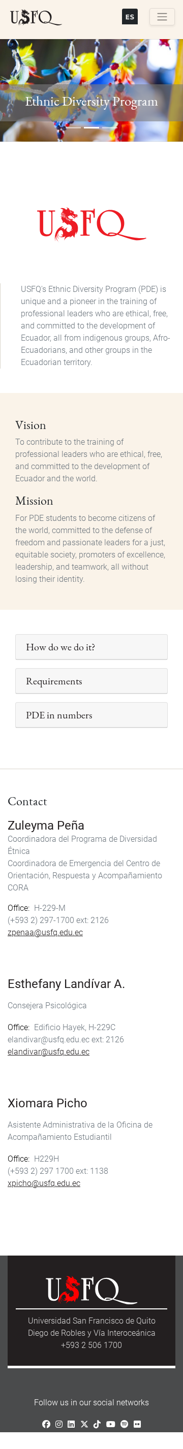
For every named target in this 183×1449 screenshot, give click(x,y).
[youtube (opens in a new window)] (110, 1424)
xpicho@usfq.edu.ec (44, 1183)
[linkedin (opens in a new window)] (71, 1424)
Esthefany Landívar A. (66, 984)
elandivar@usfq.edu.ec (48, 1052)
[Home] (36, 17)
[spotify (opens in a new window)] (124, 1424)
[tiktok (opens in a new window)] (97, 1424)
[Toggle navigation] (162, 16)
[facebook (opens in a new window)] (46, 1424)
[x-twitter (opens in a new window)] (84, 1424)
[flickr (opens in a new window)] (137, 1424)
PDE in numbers (59, 714)
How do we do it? (61, 646)
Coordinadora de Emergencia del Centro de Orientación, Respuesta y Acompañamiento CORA (85, 876)
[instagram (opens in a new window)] (59, 1424)
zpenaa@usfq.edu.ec (45, 932)
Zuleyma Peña (46, 825)
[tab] (91, 647)
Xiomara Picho (47, 1103)
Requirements (54, 680)
